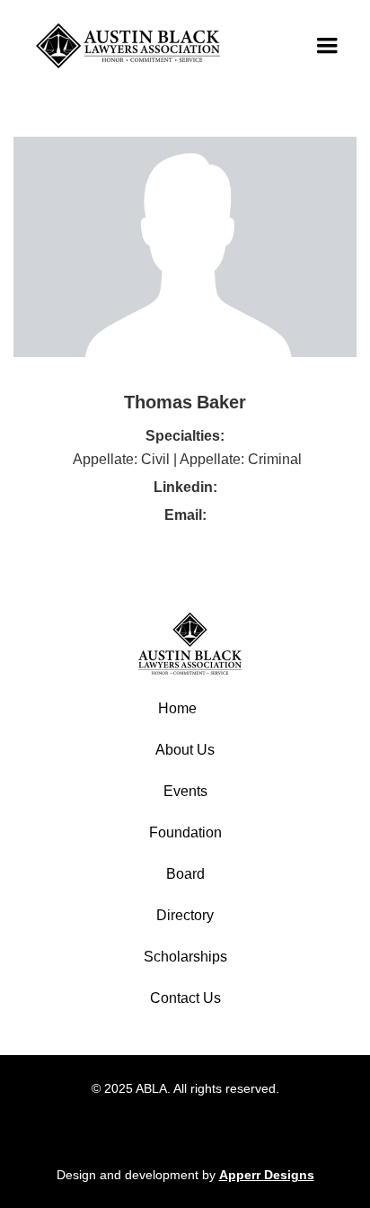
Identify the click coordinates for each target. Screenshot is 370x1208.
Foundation (185, 832)
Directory (185, 915)
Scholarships (185, 956)
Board (185, 873)
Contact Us (185, 998)
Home (177, 708)
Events (185, 791)
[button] (327, 45)
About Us (185, 749)
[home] (123, 45)
